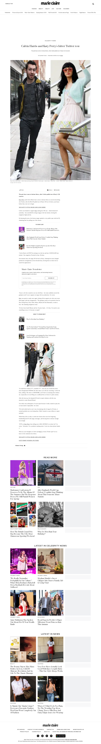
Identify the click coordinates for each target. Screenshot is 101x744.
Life (53, 8)
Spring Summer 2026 (41, 12)
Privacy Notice (24, 283)
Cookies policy (36, 731)
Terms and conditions (63, 729)
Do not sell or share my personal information (67, 731)
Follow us (50, 190)
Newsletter (58, 190)
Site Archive (21, 729)
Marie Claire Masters (29, 12)
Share (22, 190)
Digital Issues (82, 12)
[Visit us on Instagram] (42, 736)
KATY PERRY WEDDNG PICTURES (29, 440)
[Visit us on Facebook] (47, 736)
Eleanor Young (43, 55)
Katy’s (40, 431)
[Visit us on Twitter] (38, 736)
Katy (36, 210)
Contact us (50, 729)
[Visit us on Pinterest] (51, 736)
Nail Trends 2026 (52, 12)
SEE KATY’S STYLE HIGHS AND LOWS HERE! (32, 207)
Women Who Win (92, 12)
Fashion (34, 8)
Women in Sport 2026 (17, 12)
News (61, 55)
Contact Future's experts (36, 729)
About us (47, 731)
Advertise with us (78, 729)
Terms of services (37, 281)
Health (47, 8)
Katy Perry (22, 199)
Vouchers (66, 8)
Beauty (41, 8)
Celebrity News (50, 40)
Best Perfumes (74, 12)
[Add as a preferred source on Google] (69, 735)
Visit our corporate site (71, 739)
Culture (58, 8)
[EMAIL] (24, 445)
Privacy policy (24, 731)
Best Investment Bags (64, 12)
